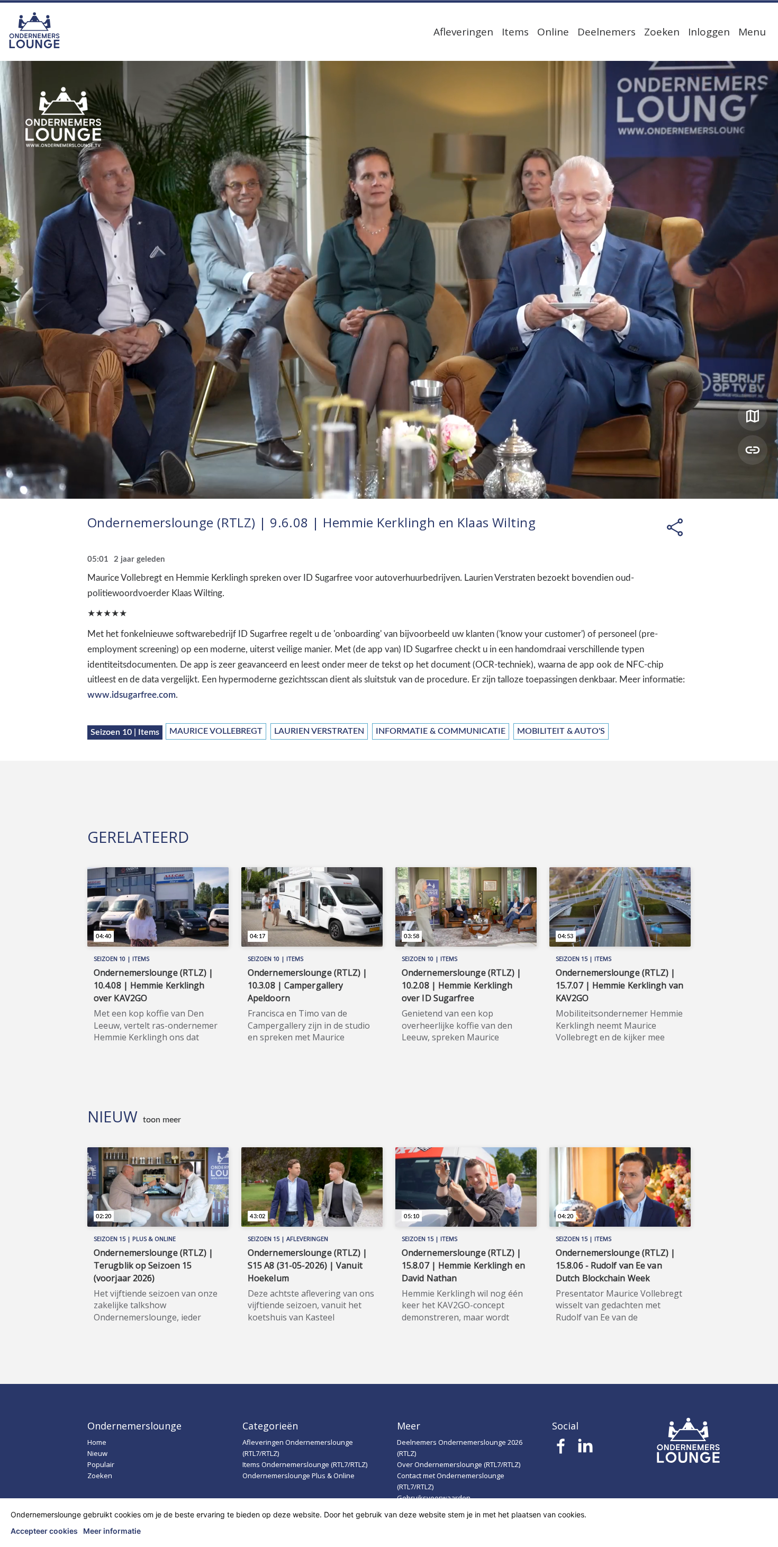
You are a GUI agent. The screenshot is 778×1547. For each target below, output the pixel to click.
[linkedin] (585, 1449)
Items (515, 32)
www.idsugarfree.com (131, 694)
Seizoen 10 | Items (125, 732)
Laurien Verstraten (319, 731)
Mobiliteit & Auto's (561, 731)
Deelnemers (606, 32)
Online (553, 32)
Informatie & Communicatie (440, 731)
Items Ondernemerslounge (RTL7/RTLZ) (304, 1464)
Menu (752, 32)
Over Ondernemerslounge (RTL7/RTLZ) (458, 1464)
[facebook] (561, 1449)
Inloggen (709, 32)
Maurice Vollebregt (216, 731)
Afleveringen (463, 32)
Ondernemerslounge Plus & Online (298, 1475)
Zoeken (662, 32)
